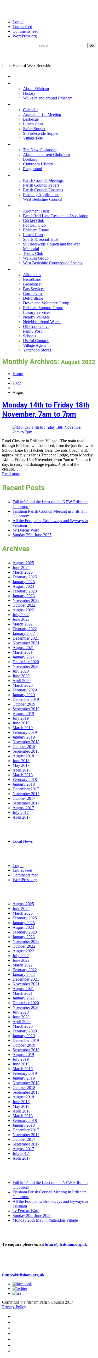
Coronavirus (33, 293)
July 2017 (21, 812)
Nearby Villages (36, 317)
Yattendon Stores (37, 350)
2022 (17, 383)
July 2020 (21, 671)
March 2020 (23, 685)
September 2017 (26, 803)
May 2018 (21, 765)
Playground (32, 168)
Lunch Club (33, 124)
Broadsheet (32, 284)
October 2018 (24, 746)
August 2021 (23, 647)
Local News (23, 841)
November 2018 (26, 742)
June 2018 (21, 760)
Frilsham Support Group (43, 307)
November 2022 (26, 600)
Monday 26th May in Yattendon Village (45, 1220)
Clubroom (24, 144)
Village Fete (33, 138)
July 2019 (21, 718)
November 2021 (26, 643)
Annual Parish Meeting (42, 114)
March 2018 (23, 775)
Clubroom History (38, 164)
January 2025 (24, 581)
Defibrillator (33, 298)
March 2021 (23, 652)
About (20, 83)
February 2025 (25, 577)
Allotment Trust (36, 211)
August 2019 (23, 713)
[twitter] (20, 1288)
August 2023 (23, 586)
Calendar (30, 110)
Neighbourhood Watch (42, 322)
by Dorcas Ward (26, 530)
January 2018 (24, 784)
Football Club (34, 225)
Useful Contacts (36, 340)
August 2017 (23, 808)
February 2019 (25, 732)
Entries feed (22, 26)
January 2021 (24, 657)
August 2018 (23, 756)
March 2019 (23, 727)
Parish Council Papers (41, 185)
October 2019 (24, 704)
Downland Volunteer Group (46, 303)
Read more (11, 474)
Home (19, 76)
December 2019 (26, 699)
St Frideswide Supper (41, 133)
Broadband (32, 279)
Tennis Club (33, 253)
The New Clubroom (39, 150)
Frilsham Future (36, 230)
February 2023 (25, 591)
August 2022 (23, 610)
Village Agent (34, 345)
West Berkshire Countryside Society (53, 263)
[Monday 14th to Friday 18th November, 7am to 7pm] (49, 432)
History (29, 93)
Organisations (29, 205)
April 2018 (22, 770)
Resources (25, 269)
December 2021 (26, 638)
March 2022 (23, 624)
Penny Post (32, 331)
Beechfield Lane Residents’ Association (55, 216)
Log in (18, 22)
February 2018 (25, 779)
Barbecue (31, 119)
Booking (30, 159)
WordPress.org (25, 36)
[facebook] (22, 1284)
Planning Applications (41, 194)
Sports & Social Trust (40, 239)
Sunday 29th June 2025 (32, 535)
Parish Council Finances (43, 190)
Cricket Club (33, 220)
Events (20, 104)
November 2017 (26, 793)
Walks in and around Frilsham (47, 98)
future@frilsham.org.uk (66, 1244)
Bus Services (33, 289)
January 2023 (24, 596)
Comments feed (25, 31)
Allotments (32, 274)
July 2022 (21, 614)
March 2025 (23, 572)
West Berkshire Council (42, 199)
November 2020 (26, 666)
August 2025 (23, 563)
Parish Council (29, 175)
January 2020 (24, 694)
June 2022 (21, 619)
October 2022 (24, 605)
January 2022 (24, 633)
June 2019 (21, 723)
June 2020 (21, 676)
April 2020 (22, 680)
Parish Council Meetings (43, 180)
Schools (29, 336)
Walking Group (36, 258)
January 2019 (24, 737)
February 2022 (25, 629)
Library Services (36, 312)
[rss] (17, 1293)
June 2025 (21, 567)
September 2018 (26, 751)
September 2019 (26, 709)
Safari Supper (34, 128)
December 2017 (26, 789)
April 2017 (22, 817)
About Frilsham (36, 88)
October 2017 (24, 798)
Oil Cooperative (36, 326)
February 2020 (25, 690)
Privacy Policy (14, 1307)
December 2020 (26, 662)
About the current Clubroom (46, 154)
